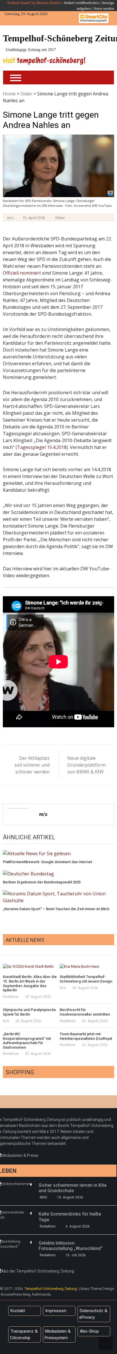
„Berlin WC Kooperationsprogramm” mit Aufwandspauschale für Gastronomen (27, 1040)
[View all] (112, 948)
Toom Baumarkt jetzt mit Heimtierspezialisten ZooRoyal (86, 1036)
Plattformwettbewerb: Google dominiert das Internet (47, 862)
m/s (10, 217)
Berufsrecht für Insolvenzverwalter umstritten (85, 1012)
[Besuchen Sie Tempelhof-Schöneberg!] (44, 61)
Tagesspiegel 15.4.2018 (41, 447)
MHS (43, 1197)
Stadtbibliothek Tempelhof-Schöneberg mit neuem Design (86, 979)
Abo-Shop (89, 1331)
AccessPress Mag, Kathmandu (26, 1294)
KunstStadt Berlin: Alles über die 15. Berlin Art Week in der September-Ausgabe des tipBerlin (30, 983)
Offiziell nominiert (22, 273)
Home (9, 94)
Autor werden (103, 8)
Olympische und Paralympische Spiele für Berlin (29, 1012)
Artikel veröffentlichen (81, 3)
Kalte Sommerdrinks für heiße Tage (70, 1216)
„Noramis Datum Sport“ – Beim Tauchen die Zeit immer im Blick (56, 909)
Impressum (55, 1310)
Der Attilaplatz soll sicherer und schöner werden (32, 765)
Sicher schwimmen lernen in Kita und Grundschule (72, 1188)
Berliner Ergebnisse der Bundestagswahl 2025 (42, 882)
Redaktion (11, 997)
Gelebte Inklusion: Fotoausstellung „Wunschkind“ (71, 1245)
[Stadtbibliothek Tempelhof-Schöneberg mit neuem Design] (87, 966)
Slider (26, 94)
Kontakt (18, 1310)
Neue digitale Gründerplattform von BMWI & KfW (85, 765)
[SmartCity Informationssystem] (93, 18)
